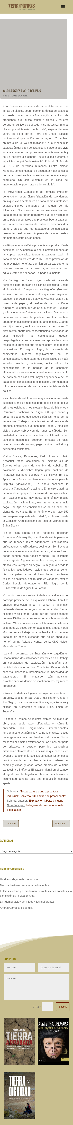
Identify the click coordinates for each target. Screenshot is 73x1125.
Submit (63, 1006)
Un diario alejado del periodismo (19, 879)
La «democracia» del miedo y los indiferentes (27, 901)
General (23, 95)
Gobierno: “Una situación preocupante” (43, 796)
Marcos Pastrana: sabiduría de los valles (24, 885)
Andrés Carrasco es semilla (16, 907)
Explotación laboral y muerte (45, 800)
